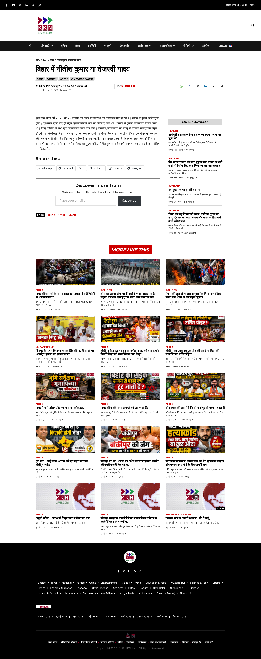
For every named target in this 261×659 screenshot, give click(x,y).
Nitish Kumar (67, 215)
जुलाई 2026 (62, 616)
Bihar (44, 60)
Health (173, 131)
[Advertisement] (154, 24)
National (174, 158)
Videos (63, 79)
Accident (174, 186)
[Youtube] (13, 5)
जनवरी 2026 (161, 616)
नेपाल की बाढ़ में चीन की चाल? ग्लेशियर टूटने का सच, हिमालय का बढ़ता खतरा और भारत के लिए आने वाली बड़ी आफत (194, 217)
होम (37, 60)
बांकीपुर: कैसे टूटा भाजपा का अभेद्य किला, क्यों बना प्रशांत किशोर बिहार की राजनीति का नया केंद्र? (130, 352)
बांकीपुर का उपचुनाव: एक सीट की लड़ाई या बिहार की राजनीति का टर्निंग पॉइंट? (192, 352)
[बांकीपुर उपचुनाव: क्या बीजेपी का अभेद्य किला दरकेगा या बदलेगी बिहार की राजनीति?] (130, 496)
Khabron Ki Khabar (82, 79)
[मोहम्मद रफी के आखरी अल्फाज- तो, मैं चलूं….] (195, 496)
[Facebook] (6, 5)
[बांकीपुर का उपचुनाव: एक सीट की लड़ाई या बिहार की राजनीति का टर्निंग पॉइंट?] (195, 329)
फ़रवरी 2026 (143, 616)
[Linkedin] (26, 5)
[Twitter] (19, 5)
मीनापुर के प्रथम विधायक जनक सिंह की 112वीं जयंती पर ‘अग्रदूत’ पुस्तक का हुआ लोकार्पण (65, 352)
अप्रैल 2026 (109, 616)
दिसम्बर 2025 (179, 616)
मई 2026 (93, 616)
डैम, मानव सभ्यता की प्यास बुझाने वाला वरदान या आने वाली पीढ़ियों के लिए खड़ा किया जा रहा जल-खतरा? (195, 163)
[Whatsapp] (39, 5)
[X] (197, 86)
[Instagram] (33, 5)
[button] (252, 25)
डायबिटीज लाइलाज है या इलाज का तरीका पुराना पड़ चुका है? (194, 136)
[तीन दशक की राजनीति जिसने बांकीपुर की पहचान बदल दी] (195, 386)
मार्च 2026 (126, 616)
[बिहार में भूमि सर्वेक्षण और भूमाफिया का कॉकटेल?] (65, 386)
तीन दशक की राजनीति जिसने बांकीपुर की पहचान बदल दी (195, 407)
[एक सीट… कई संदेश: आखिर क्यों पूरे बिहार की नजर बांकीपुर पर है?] (65, 439)
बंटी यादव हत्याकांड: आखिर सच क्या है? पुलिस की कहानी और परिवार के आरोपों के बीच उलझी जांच (195, 462)
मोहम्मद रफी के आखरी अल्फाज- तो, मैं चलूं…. (189, 518)
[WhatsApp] (180, 86)
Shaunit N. (128, 86)
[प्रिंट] (221, 86)
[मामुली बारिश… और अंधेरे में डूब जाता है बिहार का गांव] (65, 496)
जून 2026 (78, 616)
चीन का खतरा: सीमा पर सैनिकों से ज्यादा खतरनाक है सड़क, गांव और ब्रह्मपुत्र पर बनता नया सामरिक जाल (128, 295)
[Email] (213, 86)
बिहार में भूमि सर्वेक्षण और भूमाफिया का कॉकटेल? (60, 407)
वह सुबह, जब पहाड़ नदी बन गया (184, 190)
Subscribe (129, 200)
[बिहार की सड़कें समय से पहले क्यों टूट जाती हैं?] (130, 386)
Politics (51, 79)
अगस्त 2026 (44, 616)
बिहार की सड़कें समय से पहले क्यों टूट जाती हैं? (124, 407)
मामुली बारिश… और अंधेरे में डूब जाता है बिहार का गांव (62, 518)
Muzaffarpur (45, 347)
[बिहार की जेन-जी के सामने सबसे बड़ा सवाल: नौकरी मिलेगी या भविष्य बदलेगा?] (65, 272)
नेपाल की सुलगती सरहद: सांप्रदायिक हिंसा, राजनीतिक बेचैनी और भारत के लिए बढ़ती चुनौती (193, 295)
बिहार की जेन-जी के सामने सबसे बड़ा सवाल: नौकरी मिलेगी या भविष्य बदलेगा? (65, 295)
